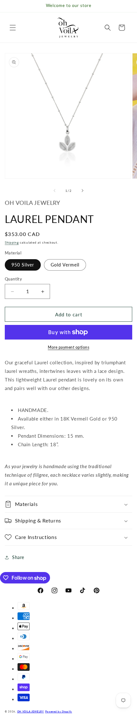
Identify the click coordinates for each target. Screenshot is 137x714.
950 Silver (22, 264)
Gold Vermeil (65, 264)
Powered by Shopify (58, 711)
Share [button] (18, 557)
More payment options (68, 347)
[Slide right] (83, 191)
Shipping (12, 242)
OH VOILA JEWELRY (30, 711)
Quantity (13, 278)
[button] (13, 28)
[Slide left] (54, 191)
